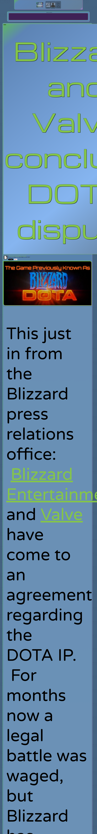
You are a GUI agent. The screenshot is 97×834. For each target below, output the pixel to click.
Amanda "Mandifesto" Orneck (17, 255)
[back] (5, 24)
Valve (62, 515)
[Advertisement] (48, 16)
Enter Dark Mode (58, 5)
